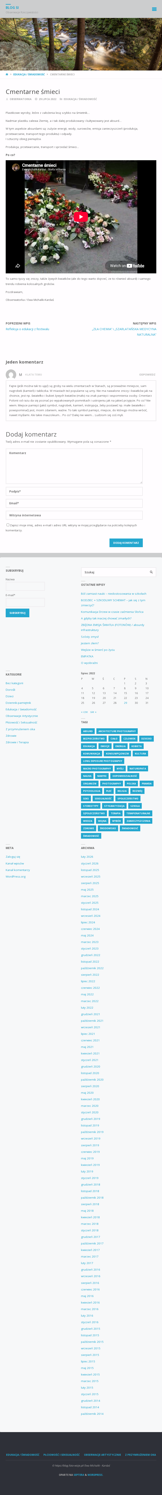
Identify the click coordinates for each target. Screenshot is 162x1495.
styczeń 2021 (90, 1060)
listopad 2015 (90, 1335)
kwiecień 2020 (90, 1099)
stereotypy (90, 805)
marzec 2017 (90, 1256)
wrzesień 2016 (90, 1276)
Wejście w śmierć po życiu (98, 650)
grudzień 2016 (90, 1269)
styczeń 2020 (90, 1112)
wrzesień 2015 (90, 1348)
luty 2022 (87, 1007)
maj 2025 (87, 889)
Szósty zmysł (90, 637)
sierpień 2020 (90, 1086)
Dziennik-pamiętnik (18, 703)
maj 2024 (87, 935)
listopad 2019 (90, 1125)
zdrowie (88, 828)
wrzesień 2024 (90, 916)
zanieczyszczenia (138, 820)
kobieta (136, 746)
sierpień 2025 (90, 883)
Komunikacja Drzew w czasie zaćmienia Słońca (112, 612)
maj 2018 (87, 1211)
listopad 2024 (90, 909)
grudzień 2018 (90, 1184)
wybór (116, 820)
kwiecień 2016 (90, 1302)
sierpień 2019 (90, 1145)
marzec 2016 (90, 1309)
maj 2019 (87, 1158)
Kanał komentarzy (18, 870)
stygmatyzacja (114, 805)
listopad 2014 (90, 1407)
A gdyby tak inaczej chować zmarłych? (106, 618)
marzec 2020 (90, 1106)
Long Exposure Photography (102, 760)
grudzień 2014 (90, 1401)
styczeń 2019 (90, 1178)
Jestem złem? (90, 643)
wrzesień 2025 (90, 876)
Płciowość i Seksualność (21, 722)
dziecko (146, 738)
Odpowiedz (147, 374)
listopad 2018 (90, 1191)
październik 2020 (92, 1079)
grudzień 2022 (90, 955)
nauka (87, 775)
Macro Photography (97, 768)
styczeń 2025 (90, 903)
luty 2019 (87, 1171)
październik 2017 (92, 1243)
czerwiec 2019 (90, 1152)
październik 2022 (92, 968)
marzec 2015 (90, 1381)
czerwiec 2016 (90, 1289)
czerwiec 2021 (90, 1040)
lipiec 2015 (88, 1361)
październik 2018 (92, 1197)
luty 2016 (87, 1315)
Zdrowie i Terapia (17, 742)
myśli (120, 768)
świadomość (91, 835)
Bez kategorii (14, 683)
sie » (93, 712)
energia (120, 746)
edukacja (89, 746)
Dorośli (10, 690)
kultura (140, 753)
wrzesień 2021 (90, 1027)
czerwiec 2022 (90, 988)
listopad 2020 (90, 1073)
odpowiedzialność (124, 775)
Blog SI (12, 7)
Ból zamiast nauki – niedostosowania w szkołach (113, 594)
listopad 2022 (90, 961)
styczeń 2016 (90, 1322)
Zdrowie (11, 736)
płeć (109, 790)
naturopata (138, 768)
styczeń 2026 (90, 863)
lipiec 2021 (88, 1034)
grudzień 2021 (90, 1014)
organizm (89, 783)
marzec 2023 (90, 942)
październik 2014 (92, 1414)
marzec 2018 (90, 1224)
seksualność (103, 798)
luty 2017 (87, 1263)
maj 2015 (87, 1368)
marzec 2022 (90, 1001)
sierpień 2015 (90, 1355)
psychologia (91, 790)
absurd (88, 731)
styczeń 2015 (90, 1394)
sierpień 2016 (90, 1283)
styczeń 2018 (90, 1230)
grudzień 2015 (90, 1329)
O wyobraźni (89, 663)
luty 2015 (87, 1387)
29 (125, 703)
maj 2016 (87, 1296)
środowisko (108, 828)
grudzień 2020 (90, 1066)
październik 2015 (92, 1342)
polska (131, 783)
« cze (84, 712)
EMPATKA (87, 656)
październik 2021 (92, 1021)
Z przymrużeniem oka (20, 729)
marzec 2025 (90, 896)
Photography (111, 783)
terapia (115, 813)
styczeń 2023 (90, 948)
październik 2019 (92, 1132)
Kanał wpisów (15, 863)
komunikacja (91, 753)
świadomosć (130, 828)
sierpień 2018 (90, 1204)
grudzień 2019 (90, 1119)
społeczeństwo (127, 798)
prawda (146, 783)
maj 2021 (87, 1047)
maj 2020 (87, 1093)
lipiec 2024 (88, 922)
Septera (78, 1474)
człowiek (129, 738)
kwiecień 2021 (90, 1053)
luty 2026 (87, 857)
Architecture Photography (117, 731)
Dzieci (10, 696)
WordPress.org (16, 876)
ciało (114, 738)
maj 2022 (87, 994)
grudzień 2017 (90, 1237)
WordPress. (95, 1474)
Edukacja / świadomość (29, 74)
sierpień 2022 (90, 975)
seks (86, 798)
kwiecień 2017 (90, 1250)
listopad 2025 (90, 870)
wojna (102, 820)
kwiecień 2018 (90, 1217)
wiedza (87, 820)
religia (122, 790)
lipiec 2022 (88, 981)
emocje (105, 746)
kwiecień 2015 (90, 1374)
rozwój (137, 790)
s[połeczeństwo (94, 813)
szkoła (135, 805)
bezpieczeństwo (94, 738)
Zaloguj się (13, 857)
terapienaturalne (138, 813)
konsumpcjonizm (117, 753)
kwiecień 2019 (90, 1165)
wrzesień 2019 (90, 1138)
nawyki (102, 775)
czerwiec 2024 (90, 929)
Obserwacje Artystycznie (22, 716)
